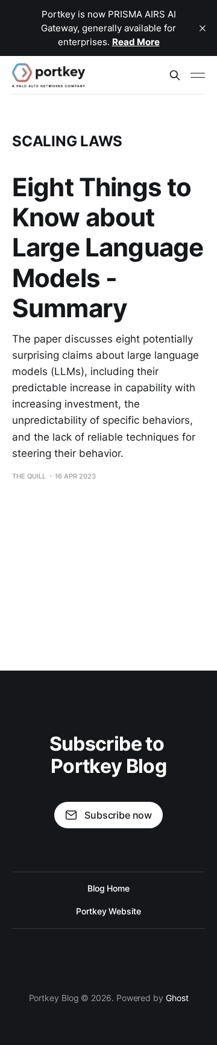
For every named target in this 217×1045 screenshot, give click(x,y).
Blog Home (108, 888)
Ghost (177, 998)
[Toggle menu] (198, 75)
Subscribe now (118, 815)
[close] (202, 28)
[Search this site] (175, 75)
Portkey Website (108, 911)
